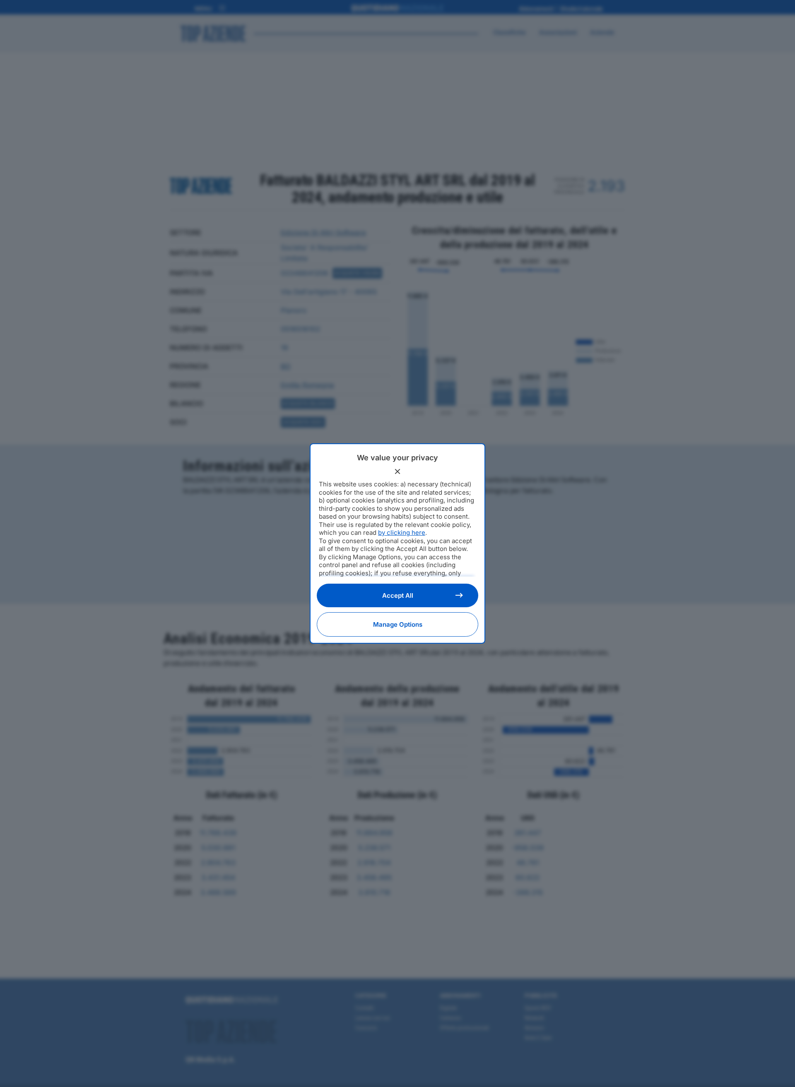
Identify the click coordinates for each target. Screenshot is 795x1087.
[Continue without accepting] (397, 471)
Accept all (397, 595)
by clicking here (401, 532)
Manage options (397, 624)
